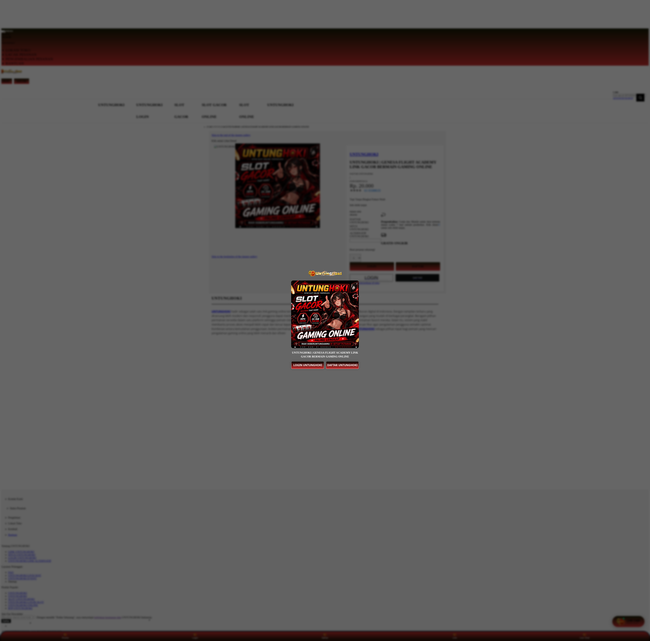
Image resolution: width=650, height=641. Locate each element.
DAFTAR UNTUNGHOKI (342, 365)
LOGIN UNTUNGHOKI (307, 365)
